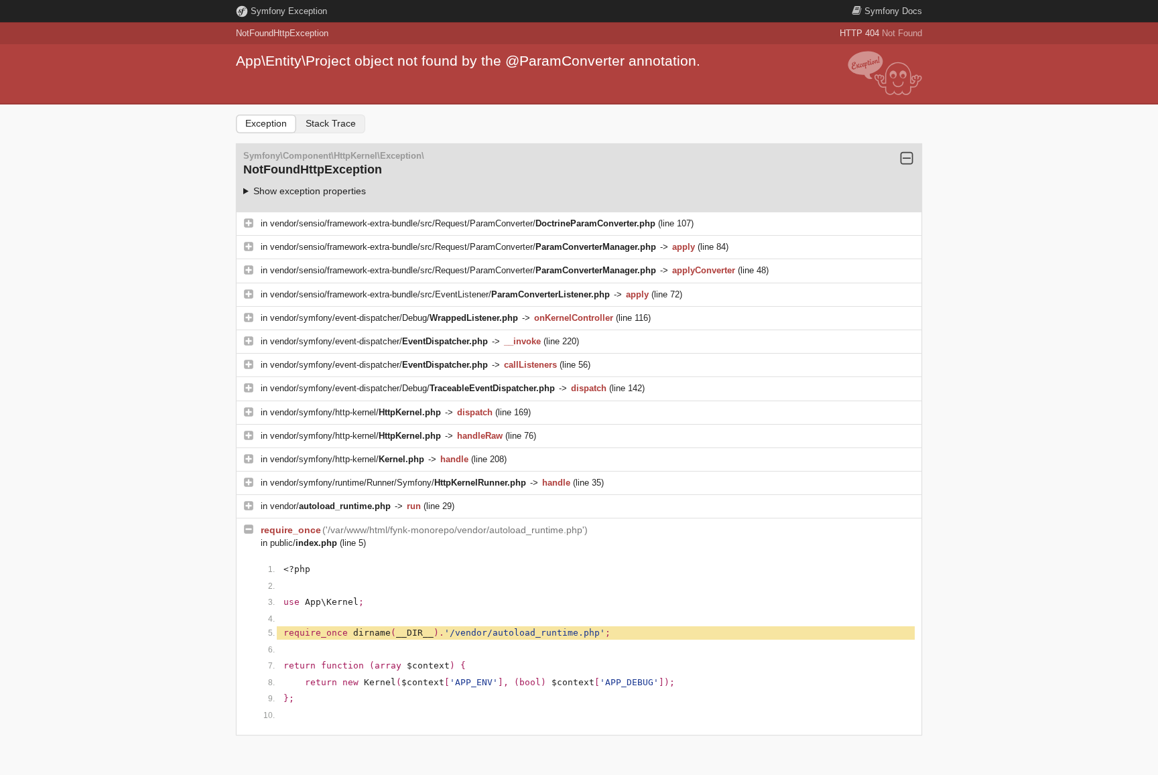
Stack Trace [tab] (331, 123)
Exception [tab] (266, 123)
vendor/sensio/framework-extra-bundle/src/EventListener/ (440, 294)
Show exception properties (309, 191)
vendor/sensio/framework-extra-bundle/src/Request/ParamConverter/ (462, 223)
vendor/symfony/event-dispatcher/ (379, 341)
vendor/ (330, 506)
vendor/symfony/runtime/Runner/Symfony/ (398, 483)
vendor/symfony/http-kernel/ (355, 412)
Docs (893, 11)
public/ (303, 543)
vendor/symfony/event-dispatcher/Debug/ (394, 318)
